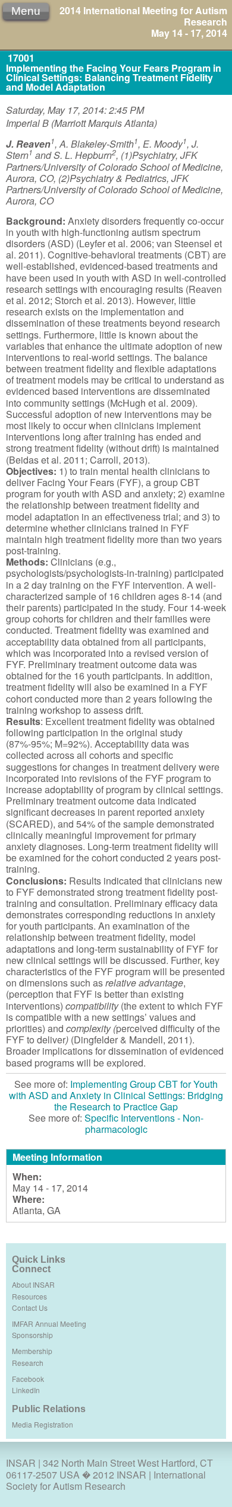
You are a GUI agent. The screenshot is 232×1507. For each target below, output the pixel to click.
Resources (29, 1296)
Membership (32, 1351)
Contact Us (30, 1307)
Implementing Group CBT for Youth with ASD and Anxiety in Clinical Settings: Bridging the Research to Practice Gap (116, 1095)
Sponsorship (32, 1335)
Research (27, 1363)
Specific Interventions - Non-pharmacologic (143, 1123)
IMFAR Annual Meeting (49, 1323)
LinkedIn (26, 1390)
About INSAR (33, 1284)
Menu (25, 11)
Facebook (28, 1379)
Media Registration (42, 1424)
